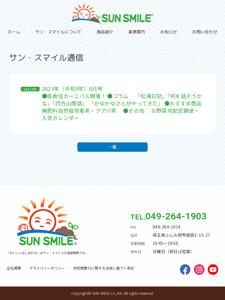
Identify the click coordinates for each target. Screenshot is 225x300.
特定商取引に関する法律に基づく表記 (103, 267)
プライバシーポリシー (47, 267)
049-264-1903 (176, 216)
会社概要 (14, 267)
